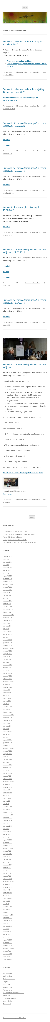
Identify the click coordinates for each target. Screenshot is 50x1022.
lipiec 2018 (6, 823)
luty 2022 (6, 704)
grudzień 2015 (7, 909)
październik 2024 (8, 615)
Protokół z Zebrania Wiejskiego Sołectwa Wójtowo (24, 366)
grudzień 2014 (7, 943)
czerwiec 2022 (7, 693)
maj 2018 (6, 829)
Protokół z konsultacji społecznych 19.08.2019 (21, 209)
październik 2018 (8, 815)
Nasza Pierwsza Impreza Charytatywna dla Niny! (19, 543)
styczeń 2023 (7, 673)
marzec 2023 (7, 668)
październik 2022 (8, 681)
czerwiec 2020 (7, 759)
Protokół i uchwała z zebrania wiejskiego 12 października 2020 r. (24, 91)
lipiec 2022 (6, 690)
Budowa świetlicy (9, 979)
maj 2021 (6, 729)
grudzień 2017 (7, 843)
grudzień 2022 (7, 676)
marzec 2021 (7, 734)
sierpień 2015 (7, 920)
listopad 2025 (7, 581)
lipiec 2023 (6, 656)
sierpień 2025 (7, 590)
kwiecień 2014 (7, 959)
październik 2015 (8, 915)
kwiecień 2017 (7, 865)
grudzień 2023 (7, 643)
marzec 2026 (7, 570)
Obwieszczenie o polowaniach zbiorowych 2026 (19, 534)
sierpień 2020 (7, 754)
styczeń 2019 (7, 806)
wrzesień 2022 (7, 684)
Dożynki (5, 982)
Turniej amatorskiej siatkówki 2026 (15, 531)
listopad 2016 (7, 879)
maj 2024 (6, 629)
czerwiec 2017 (7, 859)
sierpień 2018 (7, 820)
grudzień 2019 (7, 776)
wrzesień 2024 (7, 618)
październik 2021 (8, 715)
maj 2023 (6, 662)
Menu (25, 7)
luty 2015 (6, 937)
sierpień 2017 (7, 854)
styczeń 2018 (7, 840)
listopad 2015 (7, 912)
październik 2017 (8, 848)
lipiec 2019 (6, 790)
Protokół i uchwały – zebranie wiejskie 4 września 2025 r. (24, 43)
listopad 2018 (7, 812)
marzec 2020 (7, 768)
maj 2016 (6, 895)
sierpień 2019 (7, 787)
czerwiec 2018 (7, 826)
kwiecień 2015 (7, 932)
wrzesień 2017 (7, 851)
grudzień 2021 (7, 709)
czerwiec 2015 (7, 926)
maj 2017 (6, 862)
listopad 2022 (7, 679)
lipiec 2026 (6, 559)
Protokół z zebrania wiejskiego (19, 61)
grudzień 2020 (7, 743)
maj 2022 (6, 695)
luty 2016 (6, 904)
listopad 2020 (7, 745)
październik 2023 (8, 648)
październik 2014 (8, 948)
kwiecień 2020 (7, 765)
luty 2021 (6, 737)
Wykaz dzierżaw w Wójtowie (12, 537)
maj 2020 (6, 762)
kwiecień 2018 (7, 831)
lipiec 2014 (6, 957)
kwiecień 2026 (7, 568)
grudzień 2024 (7, 609)
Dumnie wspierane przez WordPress (14, 1018)
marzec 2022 (7, 701)
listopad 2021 (7, 712)
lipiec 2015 (6, 923)
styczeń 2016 (7, 907)
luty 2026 (6, 573)
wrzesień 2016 (7, 884)
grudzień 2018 (7, 809)
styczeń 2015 (7, 940)
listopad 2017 (7, 845)
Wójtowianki (7, 1004)
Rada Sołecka (7, 1001)
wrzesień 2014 (7, 951)
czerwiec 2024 (7, 626)
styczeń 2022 (7, 706)
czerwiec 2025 (7, 595)
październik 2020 (8, 748)
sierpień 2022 (7, 687)
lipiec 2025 (6, 593)
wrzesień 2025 (7, 587)
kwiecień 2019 (7, 798)
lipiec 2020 (6, 756)
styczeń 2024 (7, 640)
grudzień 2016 (7, 876)
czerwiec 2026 (7, 562)
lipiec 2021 (6, 723)
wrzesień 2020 (7, 751)
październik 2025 (8, 584)
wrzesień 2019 (7, 784)
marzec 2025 (7, 604)
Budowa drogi (7, 976)
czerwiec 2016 (7, 893)
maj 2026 (6, 565)
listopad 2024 (7, 612)
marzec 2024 (7, 634)
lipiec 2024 (6, 623)
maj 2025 (6, 598)
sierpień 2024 (7, 620)
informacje (29, 72)
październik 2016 (8, 882)
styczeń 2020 (7, 773)
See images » (8, 494)
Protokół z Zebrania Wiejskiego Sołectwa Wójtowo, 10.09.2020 (24, 124)
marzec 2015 (7, 934)
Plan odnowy (7, 990)
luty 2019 (6, 804)
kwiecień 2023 (7, 665)
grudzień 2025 (7, 579)
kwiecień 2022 (7, 698)
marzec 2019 (7, 801)
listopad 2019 (7, 779)
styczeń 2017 (7, 873)
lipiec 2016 (6, 890)
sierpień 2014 (7, 954)
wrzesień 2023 (7, 651)
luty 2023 (6, 670)
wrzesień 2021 (7, 718)
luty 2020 (6, 770)
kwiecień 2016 (7, 898)
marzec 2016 (7, 901)
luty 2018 (6, 837)
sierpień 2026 (7, 556)
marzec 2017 (7, 868)
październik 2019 (8, 781)
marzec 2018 (7, 834)
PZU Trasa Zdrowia (9, 998)
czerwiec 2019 (7, 793)
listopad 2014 (7, 945)
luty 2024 (6, 637)
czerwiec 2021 (7, 726)
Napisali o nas (7, 987)
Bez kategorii (7, 973)
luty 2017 (6, 870)
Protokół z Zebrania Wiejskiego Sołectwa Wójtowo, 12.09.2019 (24, 169)
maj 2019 (6, 795)
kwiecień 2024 (7, 631)
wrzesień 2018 (7, 818)
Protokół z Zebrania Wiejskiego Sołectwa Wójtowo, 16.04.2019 (24, 301)
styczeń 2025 (7, 606)
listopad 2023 (7, 645)
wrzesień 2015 (7, 918)
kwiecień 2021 (7, 731)
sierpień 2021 (7, 720)
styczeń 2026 (7, 576)
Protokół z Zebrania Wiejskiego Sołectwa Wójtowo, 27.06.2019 (24, 251)
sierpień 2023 (7, 654)
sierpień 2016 (7, 887)
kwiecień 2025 (7, 601)
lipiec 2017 (6, 857)
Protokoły (36, 72)
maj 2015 (6, 929)
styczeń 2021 (7, 740)
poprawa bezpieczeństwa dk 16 (13, 993)
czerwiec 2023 (7, 659)
